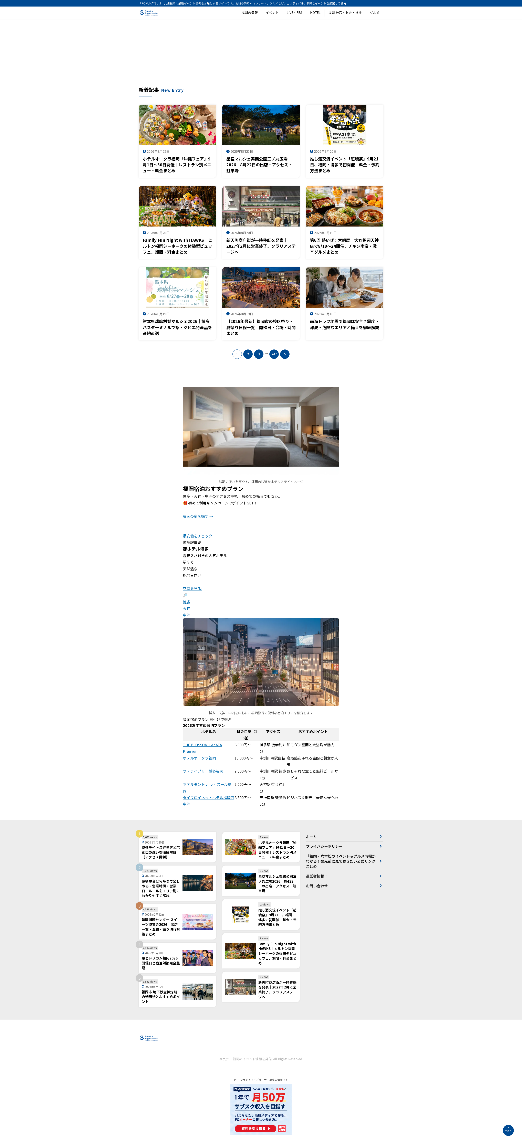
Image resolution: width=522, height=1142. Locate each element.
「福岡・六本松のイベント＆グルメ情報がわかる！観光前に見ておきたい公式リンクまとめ (341, 861)
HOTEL (315, 12)
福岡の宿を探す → (198, 516)
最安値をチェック (197, 535)
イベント (272, 12)
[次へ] (285, 354)
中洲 (186, 615)
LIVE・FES (294, 12)
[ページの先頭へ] (508, 1130)
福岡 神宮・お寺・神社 (345, 12)
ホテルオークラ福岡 (199, 758)
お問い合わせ (317, 885)
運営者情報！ (317, 876)
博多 (186, 601)
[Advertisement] (261, 55)
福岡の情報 (249, 12)
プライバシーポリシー (324, 846)
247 (274, 354)
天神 (186, 608)
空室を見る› (192, 588)
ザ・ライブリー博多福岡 (203, 771)
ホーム (311, 836)
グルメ (374, 12)
